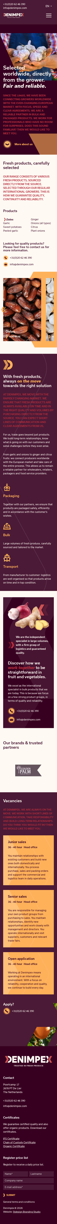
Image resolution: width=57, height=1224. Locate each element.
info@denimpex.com (15, 8)
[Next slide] (53, 309)
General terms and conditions (19, 1202)
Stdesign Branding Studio (27, 1212)
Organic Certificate (14, 1146)
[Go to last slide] (3, 309)
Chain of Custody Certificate (19, 1142)
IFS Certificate (11, 1138)
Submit (10, 1195)
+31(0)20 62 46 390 (14, 4)
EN (48, 6)
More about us (24, 144)
